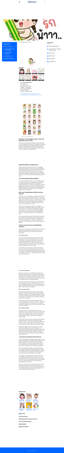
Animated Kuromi (52, 61)
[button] (44, 2)
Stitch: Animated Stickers (54, 46)
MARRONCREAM (22, 424)
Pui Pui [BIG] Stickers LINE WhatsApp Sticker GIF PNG (30, 94)
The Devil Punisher (8, 56)
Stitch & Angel (52, 58)
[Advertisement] (32, 11)
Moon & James (52, 55)
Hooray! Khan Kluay (23, 416)
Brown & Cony (52, 53)
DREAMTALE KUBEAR (23, 426)
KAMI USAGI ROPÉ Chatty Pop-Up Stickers (28, 419)
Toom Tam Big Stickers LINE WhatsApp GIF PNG (29, 93)
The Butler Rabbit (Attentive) (25, 421)
